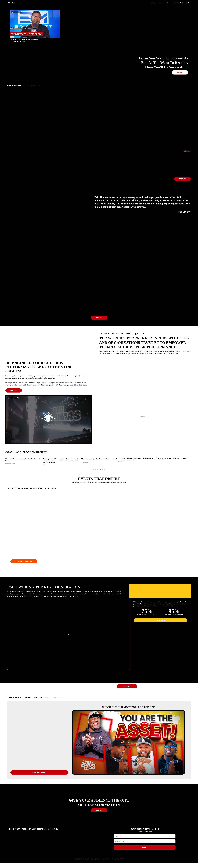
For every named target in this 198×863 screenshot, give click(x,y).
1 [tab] (93, 469)
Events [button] (166, 2)
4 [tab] (100, 469)
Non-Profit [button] (180, 2)
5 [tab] (102, 469)
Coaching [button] (159, 2)
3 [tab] (98, 469)
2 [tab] (95, 469)
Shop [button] (172, 2)
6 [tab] (105, 469)
